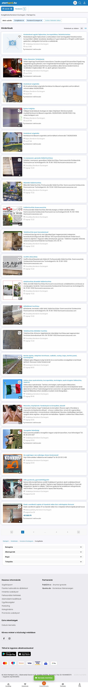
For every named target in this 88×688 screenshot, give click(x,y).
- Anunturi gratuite (54, 585)
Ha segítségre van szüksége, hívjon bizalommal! (41, 455)
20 (82, 28)
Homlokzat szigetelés (31, 84)
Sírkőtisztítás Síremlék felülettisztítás (37, 281)
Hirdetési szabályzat (10, 592)
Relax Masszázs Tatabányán (34, 59)
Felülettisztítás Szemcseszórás (35, 207)
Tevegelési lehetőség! (31, 430)
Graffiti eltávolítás (30, 257)
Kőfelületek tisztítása (31, 306)
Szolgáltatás (18, 20)
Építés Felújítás (29, 108)
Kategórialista (7, 609)
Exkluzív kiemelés (9, 625)
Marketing (6, 606)
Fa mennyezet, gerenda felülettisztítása (38, 158)
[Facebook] (4, 638)
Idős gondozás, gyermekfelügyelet (36, 480)
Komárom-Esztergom (33, 20)
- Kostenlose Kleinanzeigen (57, 588)
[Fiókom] (84, 2)
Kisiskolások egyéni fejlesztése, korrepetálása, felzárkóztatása (47, 34)
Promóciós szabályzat (11, 613)
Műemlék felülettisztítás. (32, 183)
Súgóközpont (7, 585)
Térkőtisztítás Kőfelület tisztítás (35, 331)
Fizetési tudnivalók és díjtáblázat (15, 588)
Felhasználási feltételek (11, 595)
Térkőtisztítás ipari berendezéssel (36, 232)
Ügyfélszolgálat (8, 602)
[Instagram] (9, 638)
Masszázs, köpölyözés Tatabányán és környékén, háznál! (44, 406)
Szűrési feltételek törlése (53, 20)
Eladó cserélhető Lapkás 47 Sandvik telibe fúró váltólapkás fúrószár (49, 504)
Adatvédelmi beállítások (11, 599)
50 (85, 28)
